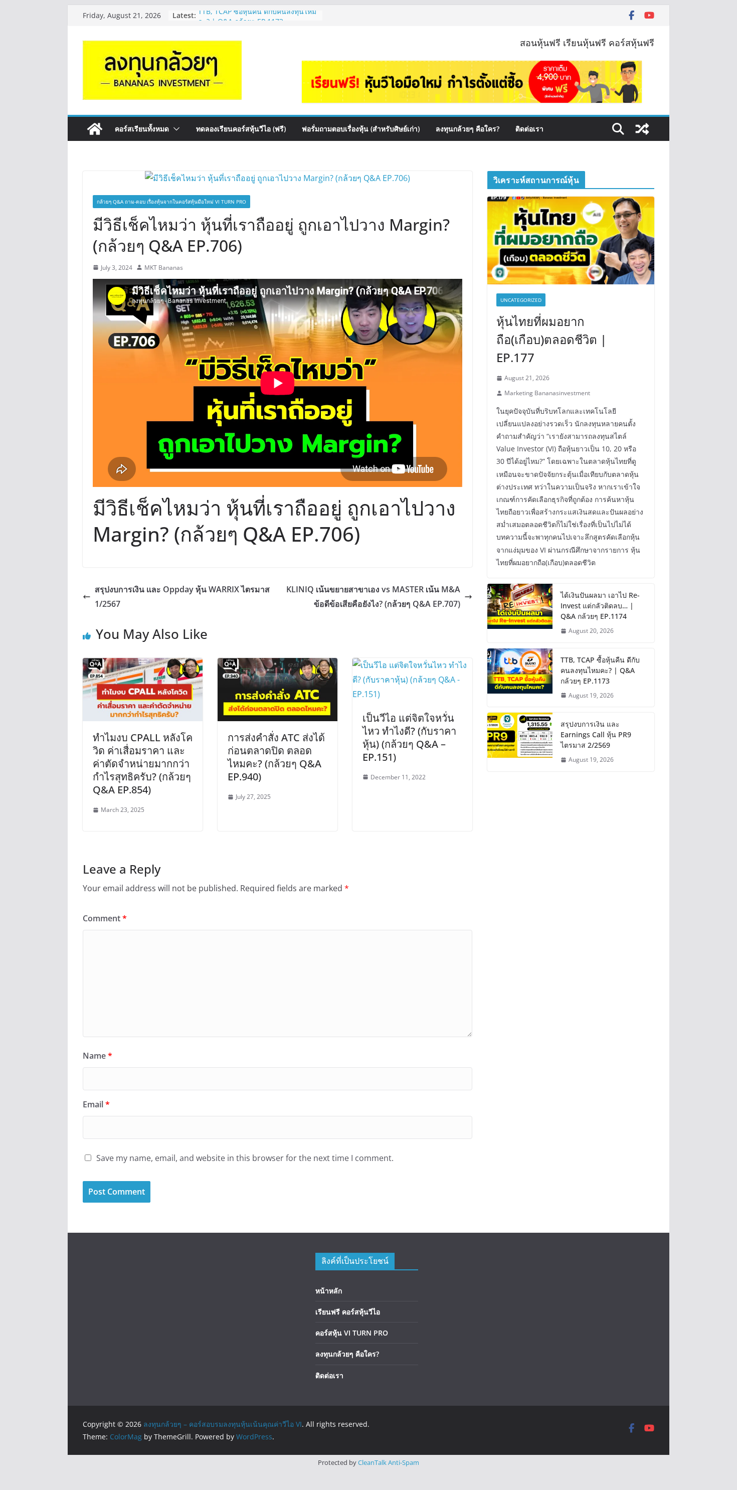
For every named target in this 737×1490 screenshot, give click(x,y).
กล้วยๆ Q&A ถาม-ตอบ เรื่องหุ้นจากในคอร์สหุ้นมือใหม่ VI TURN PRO (171, 201)
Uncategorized (520, 299)
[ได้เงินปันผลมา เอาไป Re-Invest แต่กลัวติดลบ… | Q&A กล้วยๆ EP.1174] (519, 613)
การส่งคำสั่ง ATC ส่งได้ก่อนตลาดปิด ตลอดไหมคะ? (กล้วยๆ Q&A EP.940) (276, 757)
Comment (105, 918)
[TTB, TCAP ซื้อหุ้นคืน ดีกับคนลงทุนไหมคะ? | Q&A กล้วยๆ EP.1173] (519, 677)
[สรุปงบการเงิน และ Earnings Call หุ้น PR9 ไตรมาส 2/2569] (519, 742)
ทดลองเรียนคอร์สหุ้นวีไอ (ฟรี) (241, 128)
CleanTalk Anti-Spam (388, 1462)
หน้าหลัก (328, 1290)
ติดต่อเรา (529, 128)
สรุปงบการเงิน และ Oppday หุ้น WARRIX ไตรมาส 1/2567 (182, 596)
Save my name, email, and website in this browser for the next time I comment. (245, 1158)
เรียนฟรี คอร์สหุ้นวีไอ (347, 1311)
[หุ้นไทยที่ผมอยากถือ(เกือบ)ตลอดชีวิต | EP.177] (570, 240)
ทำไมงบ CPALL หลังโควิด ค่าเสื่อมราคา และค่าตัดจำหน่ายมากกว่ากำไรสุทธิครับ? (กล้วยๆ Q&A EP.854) (143, 763)
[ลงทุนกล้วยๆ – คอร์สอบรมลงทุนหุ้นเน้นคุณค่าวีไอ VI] (95, 129)
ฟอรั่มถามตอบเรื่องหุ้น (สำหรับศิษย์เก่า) (361, 128)
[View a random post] (642, 129)
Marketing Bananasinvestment (547, 393)
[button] (174, 129)
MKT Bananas (163, 267)
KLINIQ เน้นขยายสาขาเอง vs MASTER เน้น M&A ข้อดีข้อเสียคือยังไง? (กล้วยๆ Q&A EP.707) (373, 596)
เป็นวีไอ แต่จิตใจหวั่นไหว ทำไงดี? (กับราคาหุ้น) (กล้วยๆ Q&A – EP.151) (409, 737)
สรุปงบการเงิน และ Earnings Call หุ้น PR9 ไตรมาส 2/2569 (596, 734)
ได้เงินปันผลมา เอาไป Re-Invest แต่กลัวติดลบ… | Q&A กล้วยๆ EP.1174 (600, 605)
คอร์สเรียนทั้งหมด (142, 128)
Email (96, 1104)
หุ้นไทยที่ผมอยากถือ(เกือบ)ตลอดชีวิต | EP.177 (551, 339)
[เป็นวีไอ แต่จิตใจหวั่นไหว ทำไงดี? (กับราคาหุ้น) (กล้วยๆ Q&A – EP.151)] (412, 665)
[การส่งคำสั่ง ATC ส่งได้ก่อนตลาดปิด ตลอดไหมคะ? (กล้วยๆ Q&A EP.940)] (277, 665)
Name (97, 1055)
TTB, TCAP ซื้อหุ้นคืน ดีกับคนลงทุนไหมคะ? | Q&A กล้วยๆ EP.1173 (257, 20)
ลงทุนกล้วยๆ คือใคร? (467, 128)
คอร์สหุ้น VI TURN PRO (351, 1333)
